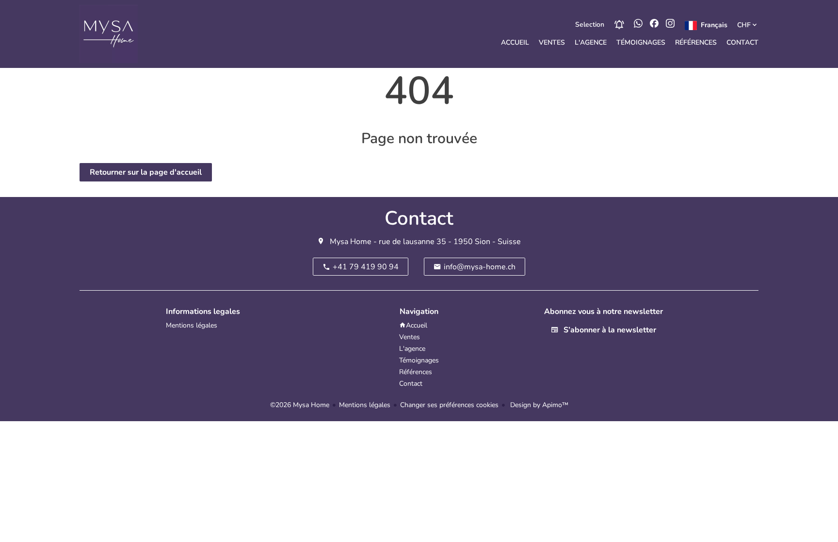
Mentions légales (364, 405)
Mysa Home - (353, 241)
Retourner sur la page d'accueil (146, 172)
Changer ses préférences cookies (449, 405)
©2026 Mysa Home (299, 405)
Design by (538, 405)
